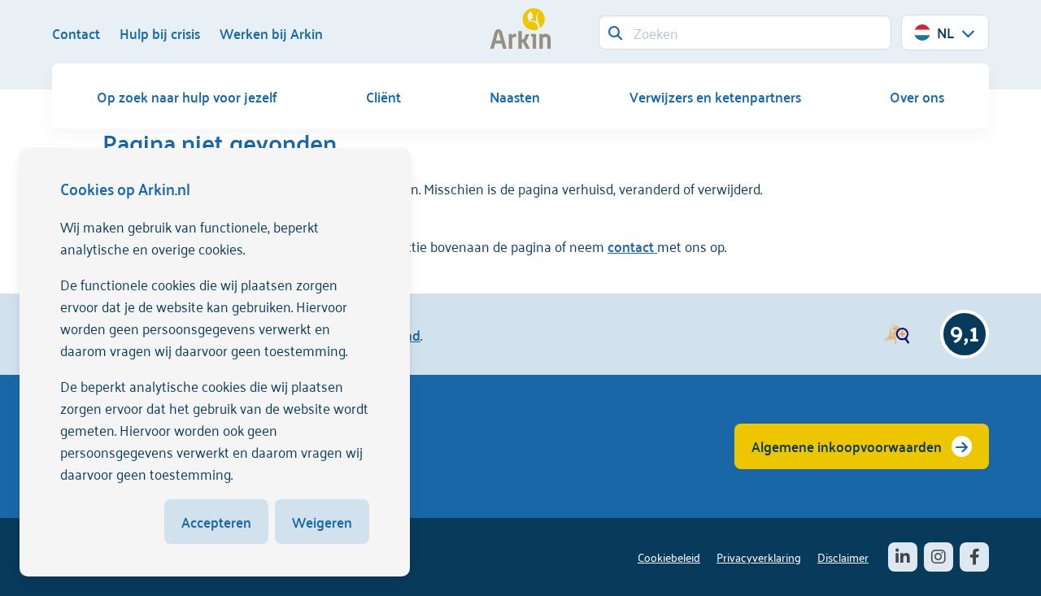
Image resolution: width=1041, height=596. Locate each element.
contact (632, 246)
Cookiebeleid (669, 556)
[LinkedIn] (902, 557)
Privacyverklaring (759, 556)
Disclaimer (843, 556)
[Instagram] (938, 557)
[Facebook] (974, 557)
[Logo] (520, 28)
